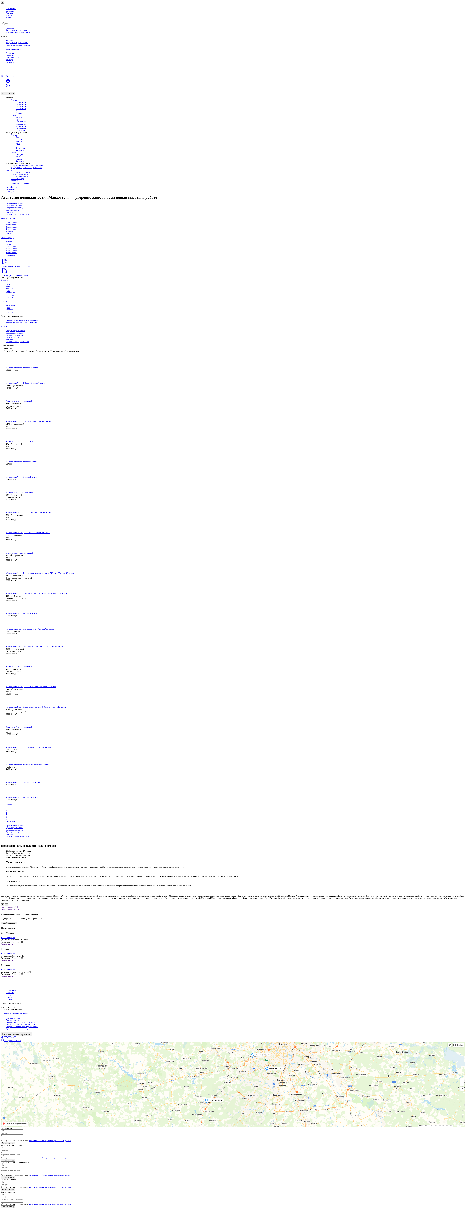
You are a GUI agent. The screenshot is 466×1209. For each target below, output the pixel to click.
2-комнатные (21, 104)
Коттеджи (20, 150)
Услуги (9, 170)
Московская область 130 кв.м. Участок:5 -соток (25, 383)
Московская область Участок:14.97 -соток (23, 782)
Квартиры (10, 28)
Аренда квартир (12, 1020)
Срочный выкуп (17, 179)
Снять (13, 115)
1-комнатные (21, 102)
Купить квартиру (8, 218)
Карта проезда (7, 944)
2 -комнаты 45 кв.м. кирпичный (19, 666)
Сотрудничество (12, 13)
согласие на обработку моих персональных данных (50, 1141)
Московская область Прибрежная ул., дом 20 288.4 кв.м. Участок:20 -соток (37, 593)
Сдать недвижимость (19, 174)
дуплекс (19, 139)
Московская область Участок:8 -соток (21, 614)
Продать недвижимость (20, 172)
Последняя (10, 821)
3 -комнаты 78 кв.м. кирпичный (19, 727)
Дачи (18, 144)
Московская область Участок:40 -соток (22, 368)
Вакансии (10, 11)
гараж (18, 120)
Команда (9, 15)
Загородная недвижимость (17, 30)
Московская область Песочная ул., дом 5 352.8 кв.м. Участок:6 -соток (34, 646)
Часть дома (20, 148)
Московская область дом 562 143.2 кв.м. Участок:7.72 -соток (31, 687)
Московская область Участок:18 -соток (22, 798)
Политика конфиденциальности (14, 1014)
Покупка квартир (13, 1018)
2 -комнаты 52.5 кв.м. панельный (19, 492)
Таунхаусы (20, 146)
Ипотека (14, 181)
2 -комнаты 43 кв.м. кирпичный (19, 401)
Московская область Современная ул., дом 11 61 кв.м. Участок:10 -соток (36, 707)
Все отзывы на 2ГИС (9, 907)
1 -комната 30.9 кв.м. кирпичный (19, 553)
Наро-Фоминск (12, 187)
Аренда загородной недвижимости (20, 1024)
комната (19, 117)
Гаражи (19, 113)
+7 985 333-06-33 (8, 938)
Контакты (10, 17)
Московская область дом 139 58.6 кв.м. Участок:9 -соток (29, 512)
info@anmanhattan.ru (12, 1041)
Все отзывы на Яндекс (10, 909)
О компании (11, 9)
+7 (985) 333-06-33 (8, 76)
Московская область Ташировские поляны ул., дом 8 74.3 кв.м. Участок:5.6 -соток (40, 573)
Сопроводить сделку (19, 176)
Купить (14, 100)
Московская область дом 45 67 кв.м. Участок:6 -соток (28, 533)
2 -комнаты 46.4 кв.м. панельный (19, 441)
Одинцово (10, 191)
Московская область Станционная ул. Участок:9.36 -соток (30, 629)
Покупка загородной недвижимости (21, 1022)
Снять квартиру (7, 238)
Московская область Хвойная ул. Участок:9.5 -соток (27, 765)
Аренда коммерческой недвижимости (26, 168)
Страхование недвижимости (22, 183)
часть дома (20, 155)
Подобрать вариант (9, 923)
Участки (19, 141)
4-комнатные (21, 109)
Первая (9, 804)
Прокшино (10, 189)
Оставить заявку (8, 1143)
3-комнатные (21, 106)
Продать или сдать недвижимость (18, 1035)
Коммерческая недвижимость (18, 32)
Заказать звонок (8, 93)
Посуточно (20, 130)
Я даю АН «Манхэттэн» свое (37, 1141)
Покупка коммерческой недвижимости (27, 165)
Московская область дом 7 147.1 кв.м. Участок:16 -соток (29, 421)
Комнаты (19, 111)
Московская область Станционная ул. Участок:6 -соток (28, 747)
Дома (18, 137)
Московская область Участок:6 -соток (21, 462)
